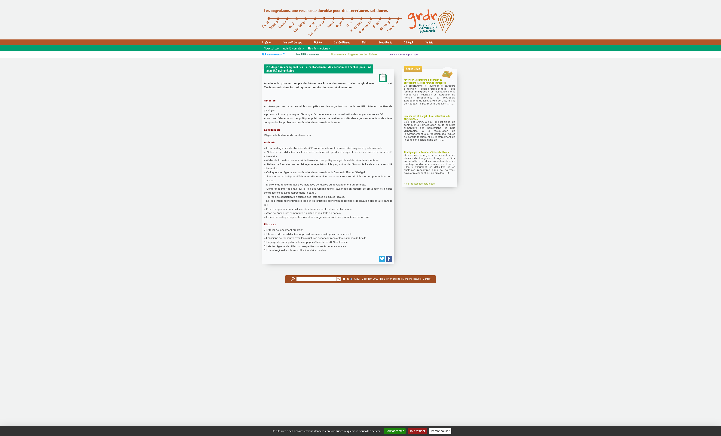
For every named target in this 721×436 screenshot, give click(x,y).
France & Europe (292, 42)
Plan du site (393, 278)
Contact (427, 278)
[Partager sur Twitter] (382, 258)
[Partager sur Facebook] (389, 258)
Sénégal (408, 42)
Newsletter (271, 48)
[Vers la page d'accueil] (431, 21)
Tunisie (429, 42)
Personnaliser (440, 431)
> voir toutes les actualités (419, 183)
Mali (364, 42)
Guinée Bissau (342, 42)
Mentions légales (411, 278)
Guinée (318, 42)
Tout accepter (395, 431)
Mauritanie (385, 42)
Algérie (266, 42)
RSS (382, 278)
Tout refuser (417, 431)
